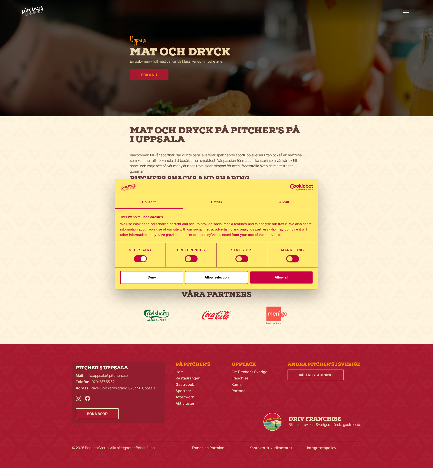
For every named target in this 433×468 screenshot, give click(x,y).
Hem (180, 372)
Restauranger (188, 378)
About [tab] (284, 202)
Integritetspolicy (321, 447)
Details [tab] (216, 202)
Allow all (281, 277)
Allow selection (217, 277)
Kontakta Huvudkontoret (270, 447)
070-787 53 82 (103, 381)
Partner (238, 390)
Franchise (240, 378)
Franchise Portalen (208, 447)
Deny (152, 277)
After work (185, 397)
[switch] (191, 258)
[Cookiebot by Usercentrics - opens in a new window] (293, 187)
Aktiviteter (185, 403)
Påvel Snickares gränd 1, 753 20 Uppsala (123, 388)
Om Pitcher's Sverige (249, 372)
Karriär (237, 384)
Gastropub (185, 384)
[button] (406, 10)
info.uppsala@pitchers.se (106, 375)
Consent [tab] (149, 202)
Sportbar (183, 390)
